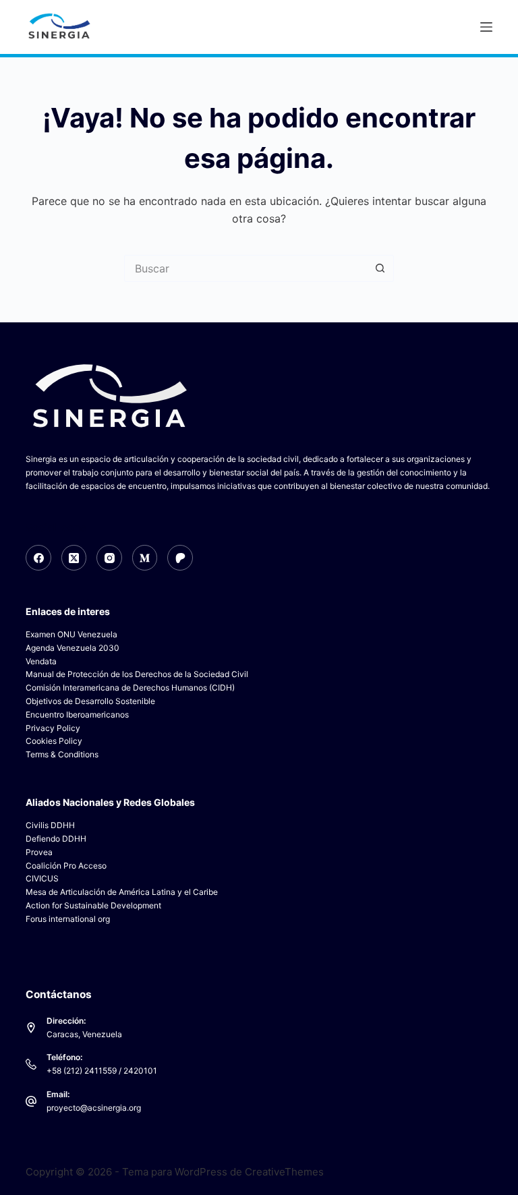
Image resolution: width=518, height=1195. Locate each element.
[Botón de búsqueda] (380, 268)
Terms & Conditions (62, 754)
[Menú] (486, 27)
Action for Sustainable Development (93, 905)
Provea (39, 852)
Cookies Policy (54, 741)
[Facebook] (38, 558)
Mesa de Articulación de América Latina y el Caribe (122, 892)
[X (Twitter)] (74, 558)
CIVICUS (42, 878)
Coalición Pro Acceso (66, 866)
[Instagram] (109, 558)
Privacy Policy (53, 728)
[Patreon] (180, 558)
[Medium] (145, 558)
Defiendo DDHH (56, 839)
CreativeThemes (284, 1171)
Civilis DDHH (50, 825)
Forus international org (68, 919)
